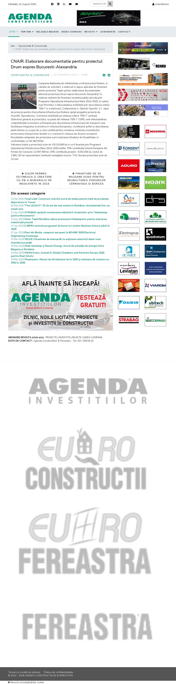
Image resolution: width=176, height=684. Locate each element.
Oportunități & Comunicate (30, 75)
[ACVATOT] (129, 251)
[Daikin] (129, 302)
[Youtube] (70, 4)
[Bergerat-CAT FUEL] (129, 182)
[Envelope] (76, 4)
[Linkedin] (58, 4)
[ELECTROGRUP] (129, 234)
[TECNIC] (155, 268)
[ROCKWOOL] (155, 131)
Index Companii (72, 31)
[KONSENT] (129, 148)
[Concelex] (143, 110)
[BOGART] (108, 18)
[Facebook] (52, 4)
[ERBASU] (155, 319)
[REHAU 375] (143, 64)
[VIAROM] (155, 285)
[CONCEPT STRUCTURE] (129, 131)
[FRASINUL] (155, 165)
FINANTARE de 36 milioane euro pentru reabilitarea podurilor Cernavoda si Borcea (87, 178)
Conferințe (108, 31)
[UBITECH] (155, 302)
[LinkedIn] (109, 75)
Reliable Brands (47, 31)
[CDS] (155, 148)
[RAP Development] (155, 251)
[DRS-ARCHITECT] (155, 199)
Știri (12, 31)
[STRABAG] (129, 319)
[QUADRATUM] (155, 234)
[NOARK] (155, 182)
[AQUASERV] (129, 216)
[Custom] (64, 4)
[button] (160, 4)
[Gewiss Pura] (129, 285)
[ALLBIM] (143, 48)
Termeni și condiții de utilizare (24, 672)
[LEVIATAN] (129, 268)
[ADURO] (129, 165)
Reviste (89, 31)
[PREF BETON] (143, 79)
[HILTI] (143, 95)
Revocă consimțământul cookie (27, 682)
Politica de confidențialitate (58, 672)
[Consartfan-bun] (129, 199)
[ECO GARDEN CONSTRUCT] (155, 216)
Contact (124, 31)
